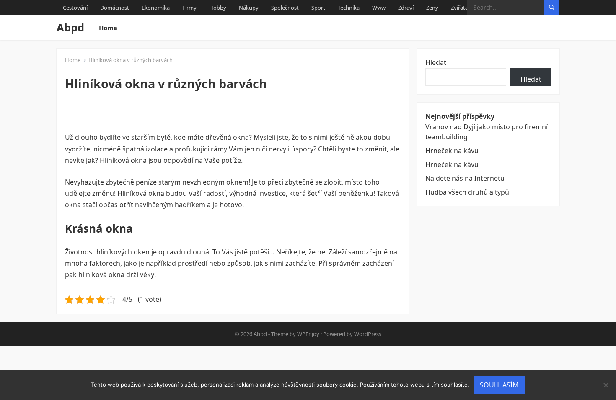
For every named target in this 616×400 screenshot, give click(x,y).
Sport (318, 7)
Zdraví (406, 7)
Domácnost (114, 7)
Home (108, 27)
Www (379, 7)
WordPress (367, 334)
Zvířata (459, 7)
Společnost (285, 7)
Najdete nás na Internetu (465, 178)
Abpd (70, 27)
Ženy (432, 7)
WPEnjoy (308, 334)
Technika (349, 7)
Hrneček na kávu (452, 150)
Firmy (189, 7)
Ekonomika (156, 7)
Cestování (75, 7)
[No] (605, 385)
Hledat (435, 62)
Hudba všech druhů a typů (467, 192)
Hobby (217, 7)
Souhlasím (499, 385)
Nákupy (249, 7)
